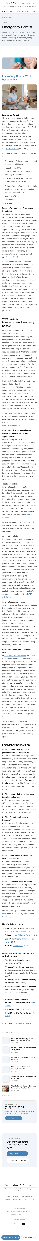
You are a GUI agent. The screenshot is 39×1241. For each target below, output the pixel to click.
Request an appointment (18, 1160)
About (12, 11)
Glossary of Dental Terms (15, 931)
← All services (7, 17)
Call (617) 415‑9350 (17, 1154)
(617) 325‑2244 (14, 1107)
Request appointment (13, 1118)
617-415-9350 (12, 257)
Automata (22, 1219)
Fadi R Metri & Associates (15, 655)
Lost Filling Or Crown (23, 935)
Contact (34, 11)
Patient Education (23, 11)
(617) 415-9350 (12, 148)
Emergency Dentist (23, 1024)
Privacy (32, 1199)
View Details (25, 1009)
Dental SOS (18, 946)
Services (4, 11)
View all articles (8, 1096)
